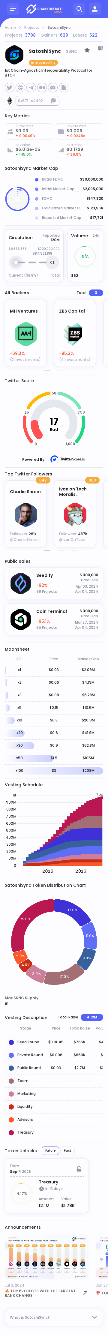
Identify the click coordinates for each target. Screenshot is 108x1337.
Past (67, 1150)
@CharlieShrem (24, 539)
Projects (31, 27)
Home (10, 27)
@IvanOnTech (72, 539)
